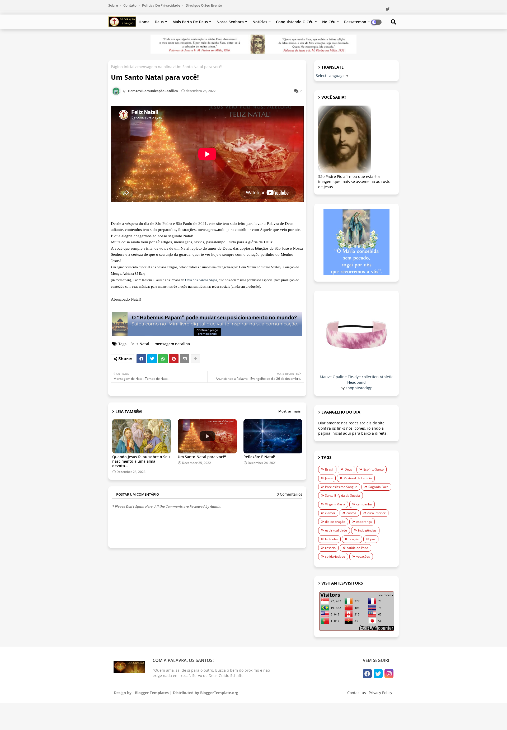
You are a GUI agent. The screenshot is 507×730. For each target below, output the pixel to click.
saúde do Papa (357, 548)
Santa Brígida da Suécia (342, 495)
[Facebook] (141, 358)
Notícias (259, 21)
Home (144, 21)
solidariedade (335, 556)
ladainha (331, 539)
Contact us (356, 692)
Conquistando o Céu (294, 21)
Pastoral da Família (358, 478)
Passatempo (355, 21)
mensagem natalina (154, 66)
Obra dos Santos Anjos (201, 280)
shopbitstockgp (359, 387)
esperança (364, 521)
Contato (130, 5)
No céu (328, 21)
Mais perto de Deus (190, 21)
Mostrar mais (289, 411)
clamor (330, 513)
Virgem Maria (335, 504)
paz (372, 539)
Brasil (329, 469)
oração (354, 539)
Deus (159, 21)
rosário (330, 548)
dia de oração (335, 521)
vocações (363, 556)
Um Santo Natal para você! (202, 456)
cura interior (376, 513)
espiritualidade (336, 530)
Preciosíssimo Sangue (341, 487)
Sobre (113, 5)
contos (351, 513)
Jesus (329, 478)
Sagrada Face (378, 487)
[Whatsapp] (163, 358)
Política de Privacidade (161, 5)
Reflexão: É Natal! (259, 456)
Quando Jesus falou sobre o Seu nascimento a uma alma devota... (141, 461)
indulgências (367, 530)
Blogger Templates (152, 692)
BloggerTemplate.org (219, 692)
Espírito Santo (373, 469)
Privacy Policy (380, 692)
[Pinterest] (174, 358)
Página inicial (122, 66)
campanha (364, 504)
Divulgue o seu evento (204, 5)
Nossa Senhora (230, 21)
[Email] (184, 358)
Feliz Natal (139, 343)
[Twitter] (152, 358)
